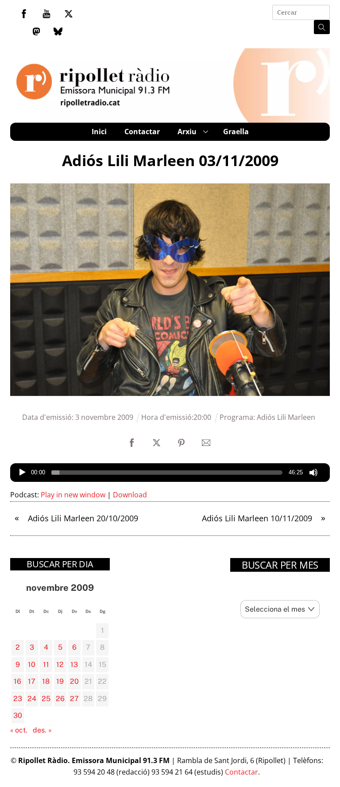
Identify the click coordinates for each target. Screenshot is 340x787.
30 (17, 715)
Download (130, 495)
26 (60, 698)
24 (31, 698)
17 (31, 681)
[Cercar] (322, 27)
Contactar (142, 131)
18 (46, 681)
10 (31, 664)
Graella (236, 131)
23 (17, 698)
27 (74, 698)
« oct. (18, 730)
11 (46, 664)
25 (46, 698)
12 (60, 664)
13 (74, 664)
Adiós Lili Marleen (286, 417)
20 (74, 681)
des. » (42, 730)
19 (60, 681)
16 (17, 681)
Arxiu (187, 131)
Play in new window (73, 495)
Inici (99, 131)
